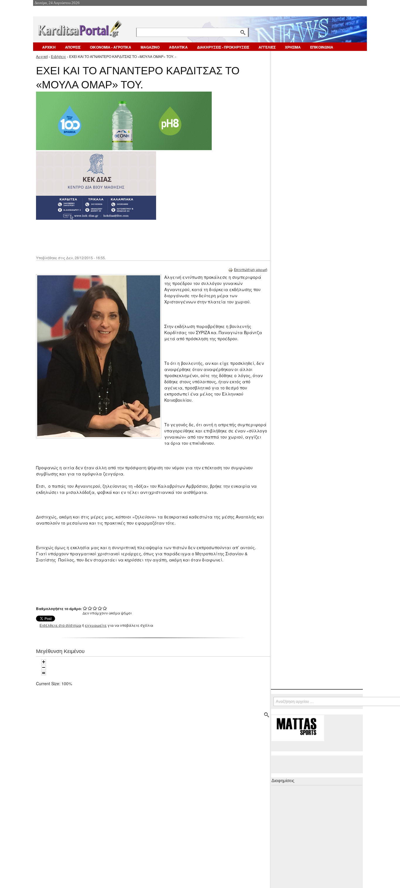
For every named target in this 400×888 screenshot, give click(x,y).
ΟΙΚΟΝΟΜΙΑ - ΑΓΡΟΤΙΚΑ (110, 47)
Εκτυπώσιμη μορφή (250, 269)
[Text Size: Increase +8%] (43, 661)
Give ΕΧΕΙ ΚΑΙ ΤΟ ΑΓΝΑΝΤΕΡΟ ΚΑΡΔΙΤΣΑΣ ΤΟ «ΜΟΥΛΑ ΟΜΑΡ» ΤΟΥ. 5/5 (104, 608)
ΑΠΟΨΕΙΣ (73, 47)
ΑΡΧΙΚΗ (49, 47)
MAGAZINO (150, 47)
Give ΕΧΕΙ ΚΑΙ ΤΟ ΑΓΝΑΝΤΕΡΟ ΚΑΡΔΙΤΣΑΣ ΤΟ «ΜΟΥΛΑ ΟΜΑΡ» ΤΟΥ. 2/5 (90, 608)
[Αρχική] (79, 27)
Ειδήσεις (58, 56)
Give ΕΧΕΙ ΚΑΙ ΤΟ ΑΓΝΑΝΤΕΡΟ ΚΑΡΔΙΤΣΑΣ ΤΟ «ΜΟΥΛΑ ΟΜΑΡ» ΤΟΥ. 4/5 (100, 608)
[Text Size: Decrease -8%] (43, 667)
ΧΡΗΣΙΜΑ (293, 47)
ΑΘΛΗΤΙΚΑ (178, 47)
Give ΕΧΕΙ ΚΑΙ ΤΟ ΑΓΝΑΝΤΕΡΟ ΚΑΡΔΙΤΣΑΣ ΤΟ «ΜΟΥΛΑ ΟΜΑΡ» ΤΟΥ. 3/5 (95, 608)
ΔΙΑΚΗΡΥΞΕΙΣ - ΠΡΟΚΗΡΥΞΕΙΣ (223, 47)
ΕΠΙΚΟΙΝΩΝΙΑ (321, 47)
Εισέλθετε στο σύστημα (60, 625)
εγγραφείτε (96, 625)
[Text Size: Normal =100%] (43, 673)
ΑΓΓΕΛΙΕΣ (267, 47)
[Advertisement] (140, 237)
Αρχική (42, 56)
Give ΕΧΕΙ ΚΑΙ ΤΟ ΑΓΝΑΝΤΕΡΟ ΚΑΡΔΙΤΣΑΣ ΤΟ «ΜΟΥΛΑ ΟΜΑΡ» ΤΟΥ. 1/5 (85, 608)
